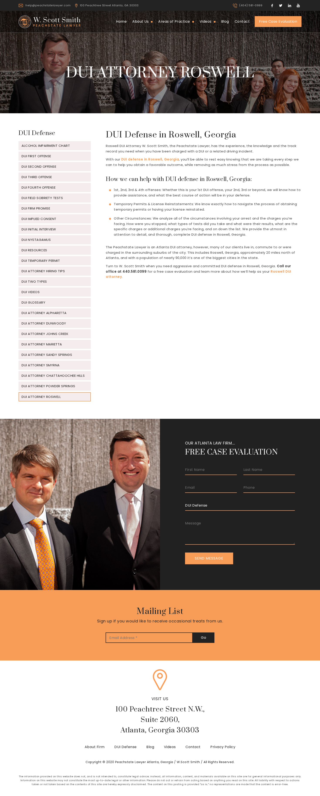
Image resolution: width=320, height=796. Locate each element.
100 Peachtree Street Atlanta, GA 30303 (109, 5)
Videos (170, 746)
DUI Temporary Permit (41, 260)
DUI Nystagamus (36, 239)
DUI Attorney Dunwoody (44, 323)
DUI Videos (31, 292)
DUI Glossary (33, 302)
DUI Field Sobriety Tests (42, 198)
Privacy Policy (222, 746)
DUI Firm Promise (36, 208)
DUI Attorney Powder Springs (48, 386)
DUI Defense (125, 746)
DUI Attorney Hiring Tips (43, 271)
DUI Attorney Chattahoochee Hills (53, 375)
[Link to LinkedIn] (289, 5)
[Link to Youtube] (298, 5)
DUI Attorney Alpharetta (44, 313)
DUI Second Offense (39, 166)
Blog (150, 746)
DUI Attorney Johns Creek (45, 333)
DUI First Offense (36, 156)
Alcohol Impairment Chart (46, 145)
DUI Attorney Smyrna (41, 365)
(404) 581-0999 (250, 5)
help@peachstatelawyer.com (48, 5)
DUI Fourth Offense (39, 187)
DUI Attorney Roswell (41, 396)
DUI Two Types (34, 281)
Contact (193, 746)
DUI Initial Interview (39, 229)
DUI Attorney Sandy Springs (47, 354)
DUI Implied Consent (39, 218)
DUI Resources (34, 250)
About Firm (95, 746)
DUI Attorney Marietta (42, 344)
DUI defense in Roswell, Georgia (150, 159)
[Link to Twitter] (281, 5)
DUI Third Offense (37, 177)
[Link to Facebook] (272, 5)
